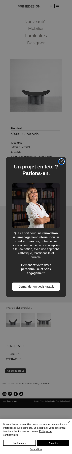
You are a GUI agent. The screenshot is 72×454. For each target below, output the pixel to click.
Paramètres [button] (36, 449)
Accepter (53, 443)
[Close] (61, 161)
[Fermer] (67, 424)
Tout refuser (19, 443)
